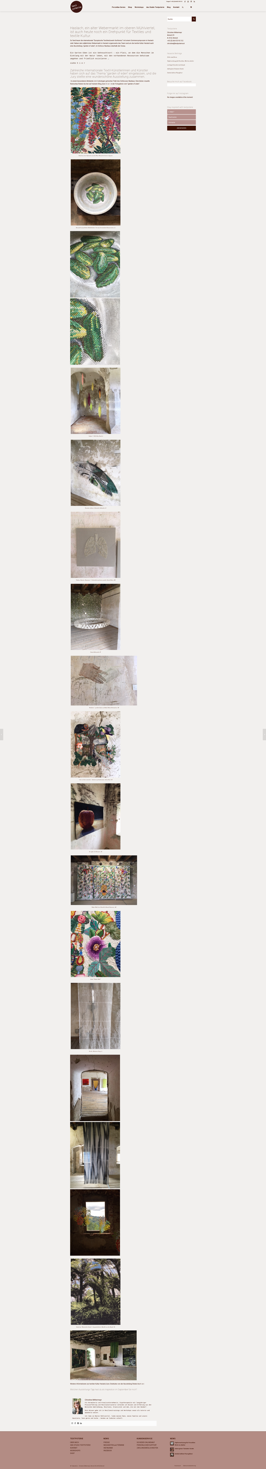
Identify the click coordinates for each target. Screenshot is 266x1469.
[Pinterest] (78, 1423)
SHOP (72, 1453)
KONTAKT (73, 1448)
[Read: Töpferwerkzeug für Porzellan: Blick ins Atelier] (172, 1443)
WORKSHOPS (75, 1451)
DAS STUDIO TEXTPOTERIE (80, 1445)
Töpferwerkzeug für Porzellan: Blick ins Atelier (180, 61)
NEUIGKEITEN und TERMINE (113, 1445)
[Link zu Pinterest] (191, 1)
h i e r (81, 63)
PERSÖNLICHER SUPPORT (147, 1445)
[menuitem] (119, 7)
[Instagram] (72, 1423)
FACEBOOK (107, 1451)
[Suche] (183, 7)
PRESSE (106, 1442)
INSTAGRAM (108, 1448)
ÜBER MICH (74, 1442)
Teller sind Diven (172, 57)
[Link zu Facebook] (185, 1)
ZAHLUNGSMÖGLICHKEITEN (147, 1448)
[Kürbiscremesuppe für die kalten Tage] (264, 734)
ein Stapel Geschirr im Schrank (176, 65)
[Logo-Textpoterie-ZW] (76, 7)
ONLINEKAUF (150, 1442)
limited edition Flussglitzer (174, 73)
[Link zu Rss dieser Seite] (194, 1)
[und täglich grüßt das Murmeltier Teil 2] (1, 734)
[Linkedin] (81, 1423)
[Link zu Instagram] (188, 1)
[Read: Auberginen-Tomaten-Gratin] (172, 1449)
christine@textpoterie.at (176, 43)
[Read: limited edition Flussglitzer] (172, 1455)
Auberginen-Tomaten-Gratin (175, 69)
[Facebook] (75, 1423)
